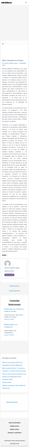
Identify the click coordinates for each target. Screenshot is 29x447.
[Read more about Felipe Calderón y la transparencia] (14, 325)
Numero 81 (7, 319)
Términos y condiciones (14, 432)
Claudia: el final (6, 382)
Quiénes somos (14, 429)
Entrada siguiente (14, 291)
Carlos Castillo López (11, 268)
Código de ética (14, 426)
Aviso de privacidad (14, 423)
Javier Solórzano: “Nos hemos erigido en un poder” (13, 316)
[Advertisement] (14, 20)
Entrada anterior (14, 286)
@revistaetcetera (12, 402)
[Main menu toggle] (26, 2)
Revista (12, 319)
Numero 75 (7, 335)
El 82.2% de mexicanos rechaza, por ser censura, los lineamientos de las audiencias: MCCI (14, 376)
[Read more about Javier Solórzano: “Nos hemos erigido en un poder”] (14, 310)
